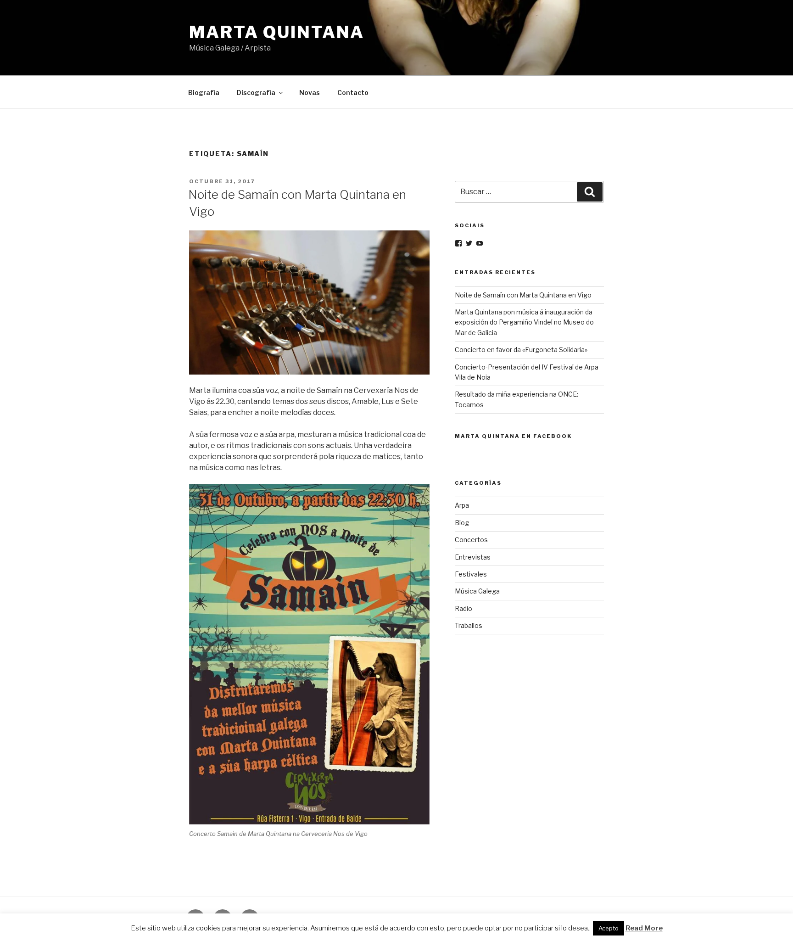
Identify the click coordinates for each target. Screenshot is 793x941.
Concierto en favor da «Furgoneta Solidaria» (521, 349)
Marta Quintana (276, 32)
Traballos (468, 625)
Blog (462, 523)
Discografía (256, 92)
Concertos (471, 539)
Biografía (203, 92)
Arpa (462, 505)
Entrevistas (473, 557)
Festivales (471, 574)
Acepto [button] (608, 928)
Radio (463, 608)
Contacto (353, 92)
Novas (309, 92)
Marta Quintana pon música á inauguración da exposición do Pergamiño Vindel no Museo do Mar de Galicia (524, 322)
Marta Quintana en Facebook (513, 436)
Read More (644, 928)
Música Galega (477, 591)
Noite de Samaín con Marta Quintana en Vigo (523, 295)
